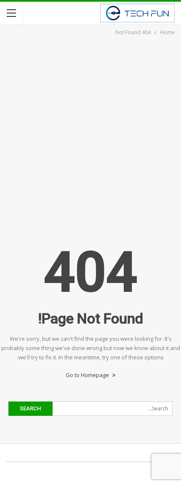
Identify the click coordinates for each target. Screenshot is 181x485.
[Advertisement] (90, 132)
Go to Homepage (88, 375)
